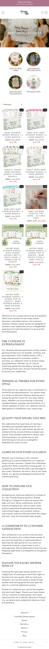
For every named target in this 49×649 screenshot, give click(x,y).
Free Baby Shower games (24, 616)
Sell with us (24, 624)
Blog (24, 635)
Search (24, 620)
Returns (24, 628)
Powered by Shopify (24, 647)
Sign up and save (24, 642)
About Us (24, 612)
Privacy (24, 632)
